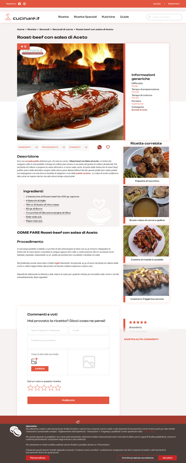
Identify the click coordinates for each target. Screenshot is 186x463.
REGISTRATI (174, 4)
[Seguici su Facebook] (19, 4)
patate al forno (83, 173)
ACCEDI (157, 4)
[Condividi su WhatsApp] (99, 148)
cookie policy (148, 431)
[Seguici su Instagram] (24, 4)
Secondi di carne (139, 110)
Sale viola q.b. (34, 217)
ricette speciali (85, 16)
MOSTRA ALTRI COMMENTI (141, 339)
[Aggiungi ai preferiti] (108, 147)
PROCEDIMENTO (50, 147)
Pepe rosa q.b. (34, 221)
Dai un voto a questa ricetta (44, 381)
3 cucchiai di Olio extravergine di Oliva (48, 212)
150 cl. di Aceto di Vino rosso (42, 204)
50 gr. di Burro (34, 208)
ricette (63, 16)
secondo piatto (32, 161)
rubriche (108, 16)
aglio (57, 263)
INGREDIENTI (24, 147)
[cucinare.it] (22, 16)
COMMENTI (74, 147)
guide (124, 16)
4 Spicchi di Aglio (36, 200)
